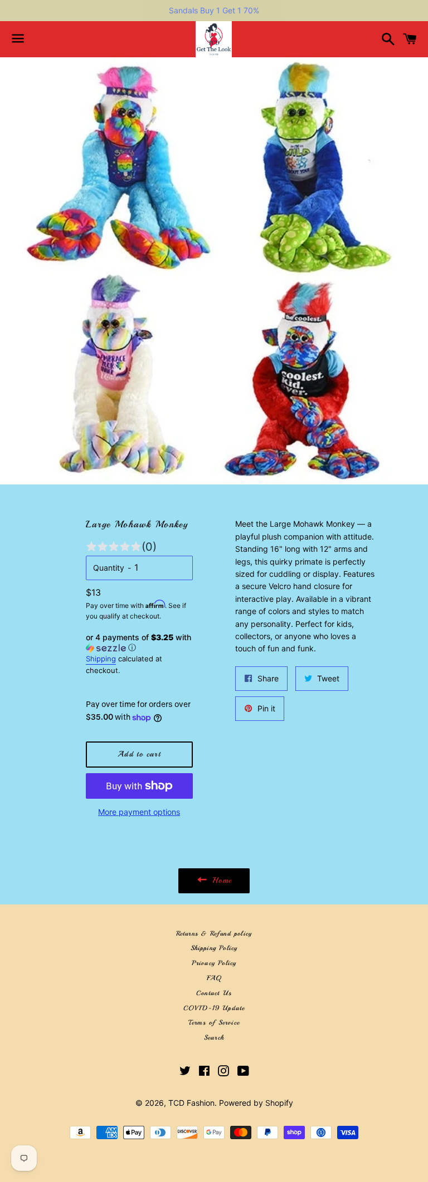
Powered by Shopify (256, 1102)
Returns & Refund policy (214, 933)
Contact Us (214, 993)
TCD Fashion (191, 1102)
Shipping (101, 658)
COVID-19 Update (214, 1008)
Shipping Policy (214, 948)
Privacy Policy (214, 963)
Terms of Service (214, 1022)
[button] (139, 642)
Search (214, 1037)
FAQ (214, 978)
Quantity (108, 567)
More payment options (139, 812)
